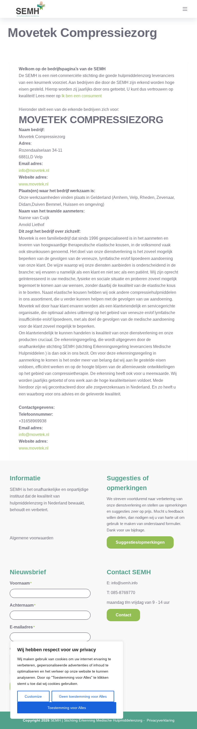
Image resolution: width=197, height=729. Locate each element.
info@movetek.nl (34, 170)
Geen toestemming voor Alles (83, 696)
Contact (123, 615)
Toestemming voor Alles (66, 708)
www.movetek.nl (33, 184)
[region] (66, 680)
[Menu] (185, 9)
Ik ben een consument (82, 96)
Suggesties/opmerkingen (140, 542)
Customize (33, 696)
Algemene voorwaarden (31, 538)
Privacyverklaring (160, 720)
